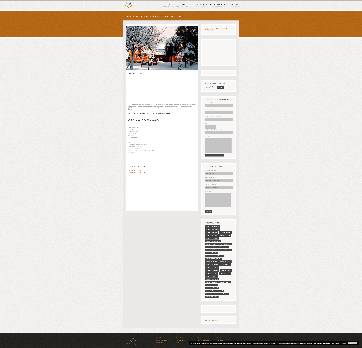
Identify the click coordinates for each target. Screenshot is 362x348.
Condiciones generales (203, 340)
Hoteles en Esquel (224, 282)
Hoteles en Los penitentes (213, 241)
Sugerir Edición (160, 342)
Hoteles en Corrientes (212, 279)
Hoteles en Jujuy (210, 294)
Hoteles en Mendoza (211, 232)
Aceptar (352, 343)
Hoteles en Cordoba (211, 276)
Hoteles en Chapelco (211, 273)
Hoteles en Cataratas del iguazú (214, 291)
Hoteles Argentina (200, 5)
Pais (206, 123)
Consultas (234, 5)
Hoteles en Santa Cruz (225, 250)
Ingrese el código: (213, 129)
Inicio (168, 5)
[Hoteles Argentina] (127, 7)
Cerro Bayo (215, 28)
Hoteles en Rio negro (225, 244)
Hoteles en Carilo (225, 264)
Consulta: (207, 136)
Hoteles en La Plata (222, 294)
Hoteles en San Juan (223, 247)
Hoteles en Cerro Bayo (212, 270)
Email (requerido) (209, 109)
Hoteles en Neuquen (225, 235)
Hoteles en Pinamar (211, 244)
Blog (183, 5)
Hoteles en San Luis (211, 250)
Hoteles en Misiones (211, 235)
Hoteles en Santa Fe (211, 253)
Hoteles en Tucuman (211, 296)
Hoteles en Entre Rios (211, 282)
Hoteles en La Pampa (211, 238)
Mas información (341, 343)
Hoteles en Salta (210, 247)
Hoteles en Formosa (211, 285)
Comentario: (208, 191)
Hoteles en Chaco (225, 270)
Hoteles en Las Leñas (211, 261)
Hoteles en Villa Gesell (212, 288)
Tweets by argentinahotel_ (212, 320)
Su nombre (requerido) (211, 102)
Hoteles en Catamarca (212, 267)
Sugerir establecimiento (218, 5)
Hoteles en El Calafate (212, 264)
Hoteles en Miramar (225, 232)
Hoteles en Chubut (225, 273)
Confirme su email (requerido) (213, 116)
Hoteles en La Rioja (225, 261)
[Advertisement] (162, 89)
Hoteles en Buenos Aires (212, 226)
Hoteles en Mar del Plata (212, 229)
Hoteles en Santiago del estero (214, 255)
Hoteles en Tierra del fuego (213, 258)
